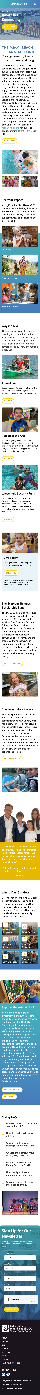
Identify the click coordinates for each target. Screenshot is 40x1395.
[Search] (35, 4)
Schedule (6, 1352)
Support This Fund (12, 663)
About (4, 1338)
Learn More (9, 1097)
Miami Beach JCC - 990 (11, 1363)
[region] (20, 861)
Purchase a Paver (12, 759)
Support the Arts (12, 1090)
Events (5, 1342)
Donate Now (9, 27)
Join (3, 1345)
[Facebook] (3, 1374)
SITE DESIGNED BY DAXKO (12, 1389)
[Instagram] (8, 1374)
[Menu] (4, 4)
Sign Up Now (12, 1309)
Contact (5, 1359)
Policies (5, 1356)
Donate (5, 1349)
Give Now (8, 401)
